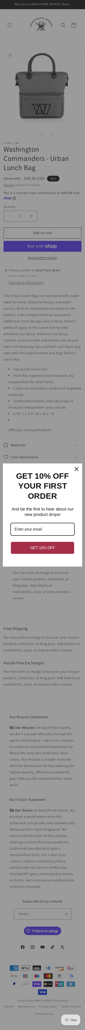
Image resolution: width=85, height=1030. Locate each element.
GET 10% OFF (42, 548)
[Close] (76, 469)
